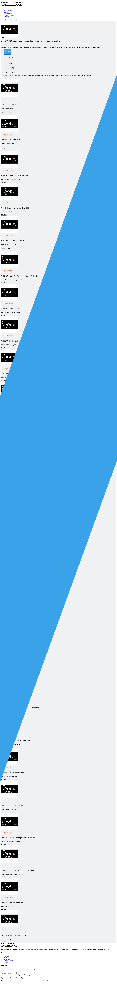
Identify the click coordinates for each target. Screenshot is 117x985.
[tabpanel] (58, 564)
